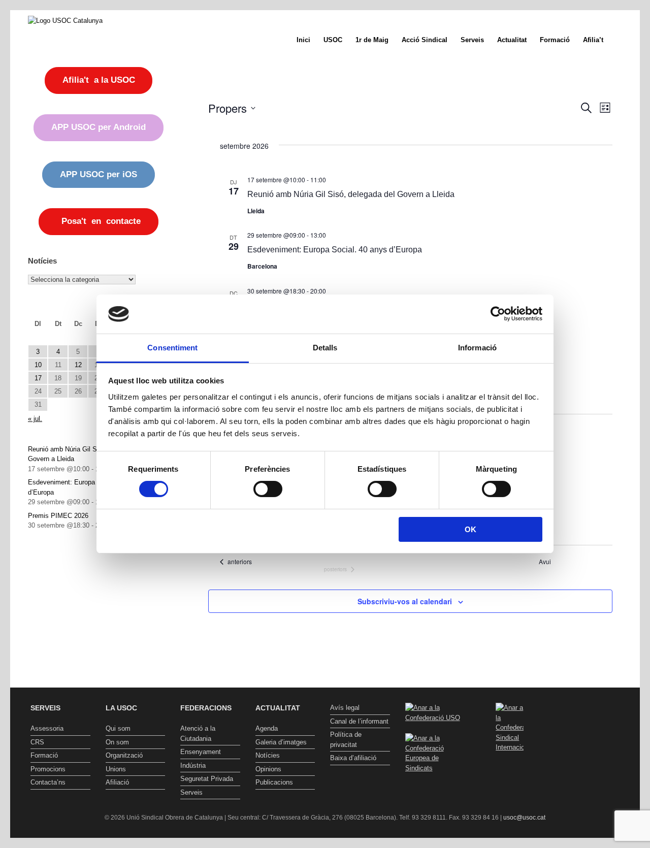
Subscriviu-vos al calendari (405, 601)
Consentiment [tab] (172, 347)
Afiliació (117, 782)
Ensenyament (200, 752)
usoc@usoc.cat (524, 817)
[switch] (267, 489)
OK (470, 529)
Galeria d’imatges (281, 742)
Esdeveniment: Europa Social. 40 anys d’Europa (334, 249)
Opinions (268, 769)
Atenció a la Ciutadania (197, 733)
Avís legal (345, 707)
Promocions (48, 769)
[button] (625, 39)
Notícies (267, 755)
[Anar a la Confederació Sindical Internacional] (510, 728)
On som (117, 742)
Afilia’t (593, 40)
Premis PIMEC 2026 (58, 515)
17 (38, 378)
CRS (37, 742)
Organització (124, 755)
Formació (555, 40)
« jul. (35, 418)
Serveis (472, 40)
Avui (545, 562)
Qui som (118, 728)
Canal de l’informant (359, 721)
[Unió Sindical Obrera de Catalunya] (65, 20)
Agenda (266, 728)
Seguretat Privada (206, 778)
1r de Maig (371, 40)
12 (78, 365)
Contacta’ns (48, 782)
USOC (332, 40)
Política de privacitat (346, 739)
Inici (303, 40)
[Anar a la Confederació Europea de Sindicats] (435, 768)
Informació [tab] (477, 347)
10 (38, 365)
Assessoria (46, 728)
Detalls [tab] (325, 347)
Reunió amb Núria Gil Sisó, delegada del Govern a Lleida (350, 194)
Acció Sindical (424, 40)
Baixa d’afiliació (353, 758)
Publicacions (274, 782)
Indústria (193, 765)
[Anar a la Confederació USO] (435, 718)
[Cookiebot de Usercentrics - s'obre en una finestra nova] (497, 313)
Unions (116, 769)
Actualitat (512, 40)
